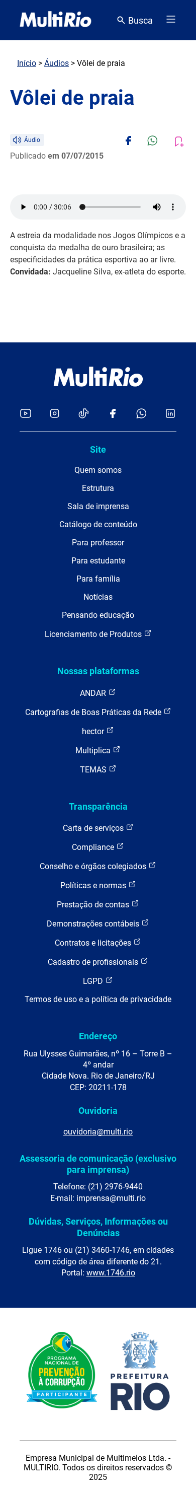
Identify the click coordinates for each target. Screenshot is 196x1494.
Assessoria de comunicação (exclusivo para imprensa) (98, 1164)
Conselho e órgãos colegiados (94, 866)
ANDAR (94, 693)
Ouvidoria (98, 1110)
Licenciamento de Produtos (94, 634)
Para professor (98, 542)
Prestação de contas (94, 904)
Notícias (98, 597)
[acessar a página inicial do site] (55, 20)
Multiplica (94, 750)
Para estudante (98, 560)
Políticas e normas (94, 885)
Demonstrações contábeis (94, 924)
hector (94, 731)
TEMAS (94, 769)
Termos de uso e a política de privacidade (98, 999)
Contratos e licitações (94, 943)
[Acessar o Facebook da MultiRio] (113, 414)
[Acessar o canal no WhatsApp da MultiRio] (141, 414)
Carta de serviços (94, 828)
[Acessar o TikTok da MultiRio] (83, 414)
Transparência (98, 806)
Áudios (56, 63)
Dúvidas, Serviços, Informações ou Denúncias (98, 1227)
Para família (98, 579)
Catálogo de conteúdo (98, 524)
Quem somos (98, 470)
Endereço (98, 1036)
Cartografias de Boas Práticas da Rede (94, 712)
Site (98, 449)
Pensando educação (98, 615)
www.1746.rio (110, 1272)
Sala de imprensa (98, 506)
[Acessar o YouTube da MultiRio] (26, 414)
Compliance (94, 847)
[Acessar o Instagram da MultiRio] (54, 414)
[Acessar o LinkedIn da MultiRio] (170, 414)
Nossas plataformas (98, 671)
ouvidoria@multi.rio (98, 1131)
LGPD (94, 981)
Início (26, 63)
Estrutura (98, 488)
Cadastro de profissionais (94, 962)
